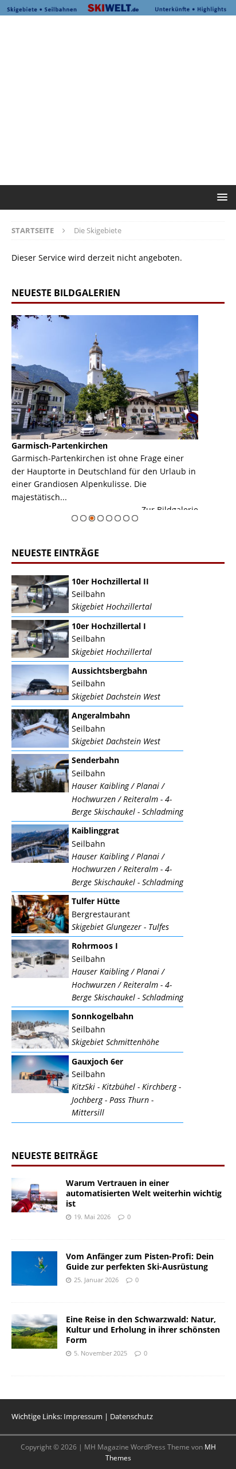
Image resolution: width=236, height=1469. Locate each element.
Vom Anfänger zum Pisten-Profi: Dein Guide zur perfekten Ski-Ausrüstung (140, 1261)
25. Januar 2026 (96, 1279)
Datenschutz (131, 1416)
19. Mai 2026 (92, 1216)
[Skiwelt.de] (118, 8)
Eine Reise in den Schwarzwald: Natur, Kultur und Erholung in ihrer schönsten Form (143, 1329)
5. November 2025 (100, 1353)
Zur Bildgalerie (169, 509)
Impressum (83, 1416)
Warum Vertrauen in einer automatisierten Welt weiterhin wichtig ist (144, 1193)
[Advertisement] (123, 98)
